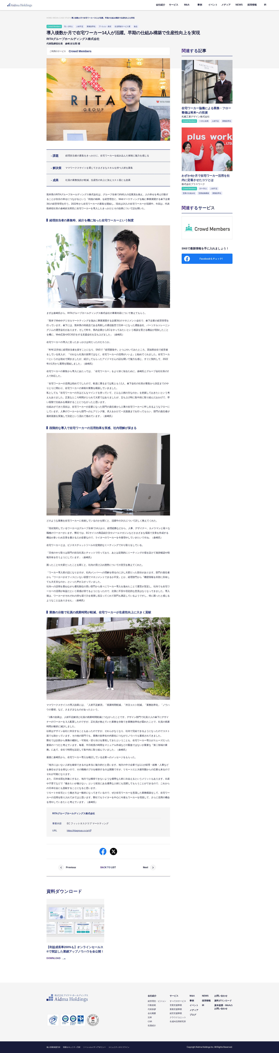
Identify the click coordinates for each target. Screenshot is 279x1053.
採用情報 (252, 4)
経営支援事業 (176, 1013)
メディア (226, 4)
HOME (49, 18)
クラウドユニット (178, 1017)
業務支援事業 (176, 1009)
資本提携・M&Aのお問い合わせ (223, 1007)
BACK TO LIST (108, 867)
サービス (173, 4)
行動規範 (152, 1005)
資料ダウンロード (223, 1000)
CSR (150, 1021)
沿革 (150, 1017)
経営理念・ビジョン (157, 1001)
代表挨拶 (152, 1009)
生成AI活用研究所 (178, 1021)
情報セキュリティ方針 (72, 1047)
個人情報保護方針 (53, 1047)
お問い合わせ (220, 996)
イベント (213, 4)
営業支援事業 (176, 1005)
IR (265, 4)
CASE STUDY (64, 18)
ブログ (193, 1014)
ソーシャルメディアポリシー (94, 1047)
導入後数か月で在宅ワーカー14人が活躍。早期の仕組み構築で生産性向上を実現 (103, 18)
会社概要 (152, 1013)
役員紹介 (152, 1025)
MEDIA (55, 18)
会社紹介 (160, 4)
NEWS (239, 4)
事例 (199, 4)
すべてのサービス (178, 1001)
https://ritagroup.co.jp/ (78, 830)
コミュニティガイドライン (118, 1047)
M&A (186, 4)
